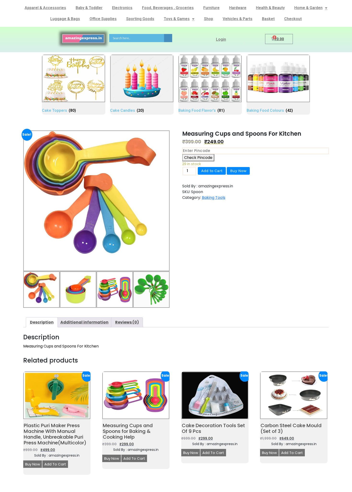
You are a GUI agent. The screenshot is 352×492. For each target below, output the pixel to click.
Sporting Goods (140, 19)
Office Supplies (103, 19)
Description (42, 322)
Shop (208, 19)
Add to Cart (211, 170)
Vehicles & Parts (237, 19)
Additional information (84, 322)
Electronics (122, 8)
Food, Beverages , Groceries (168, 8)
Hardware (237, 8)
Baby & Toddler (89, 8)
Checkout (293, 19)
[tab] (42, 322)
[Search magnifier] (168, 38)
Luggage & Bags (65, 19)
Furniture (211, 8)
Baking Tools (213, 197)
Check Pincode (198, 157)
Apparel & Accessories (45, 8)
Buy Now (238, 170)
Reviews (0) (127, 322)
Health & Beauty (270, 8)
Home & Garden (308, 8)
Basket (268, 19)
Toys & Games (177, 19)
